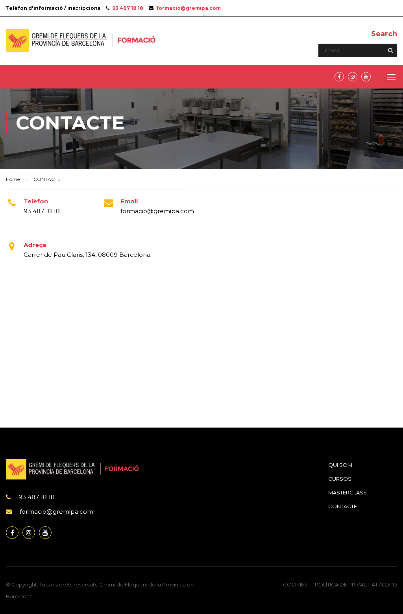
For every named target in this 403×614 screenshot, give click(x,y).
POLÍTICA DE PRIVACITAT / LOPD (356, 584)
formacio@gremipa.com (188, 8)
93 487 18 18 (127, 8)
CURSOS (339, 479)
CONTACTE (342, 506)
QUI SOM (340, 465)
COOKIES (295, 584)
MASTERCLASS (347, 492)
